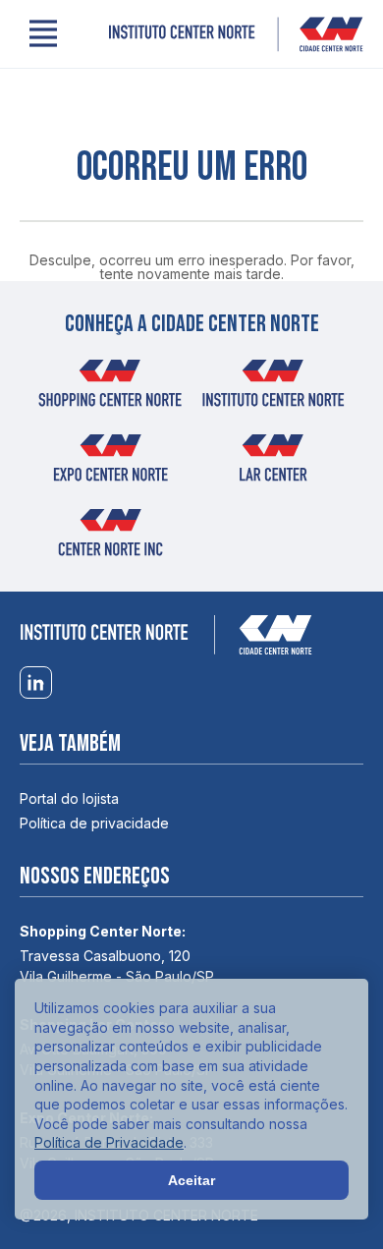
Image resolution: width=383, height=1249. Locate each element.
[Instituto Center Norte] (235, 34)
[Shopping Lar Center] (273, 463)
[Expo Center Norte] (110, 463)
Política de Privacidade (109, 1142)
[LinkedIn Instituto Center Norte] (36, 683)
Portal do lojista (69, 798)
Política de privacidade (94, 823)
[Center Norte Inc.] (110, 538)
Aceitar (191, 1180)
